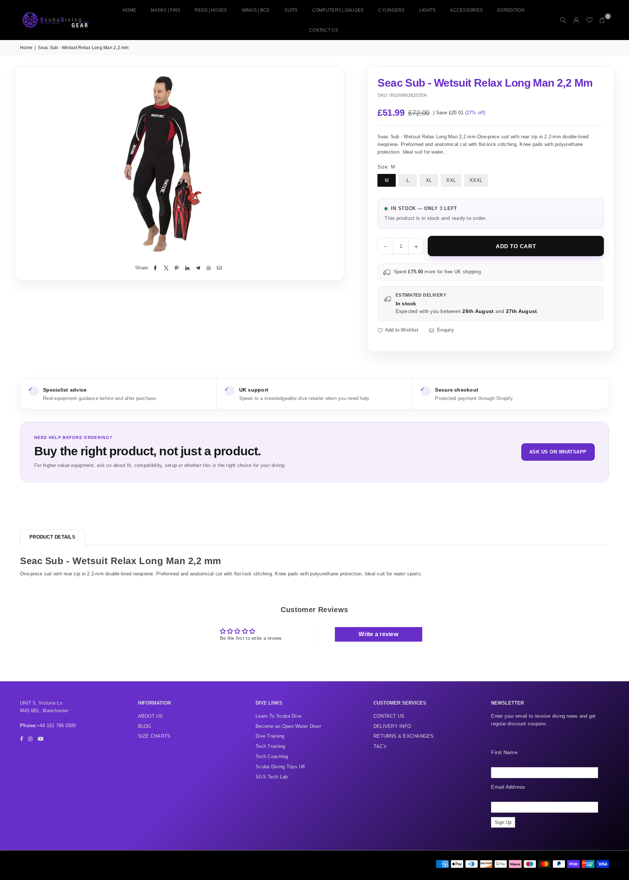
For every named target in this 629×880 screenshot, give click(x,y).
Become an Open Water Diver (288, 726)
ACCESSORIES (466, 10)
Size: (386, 167)
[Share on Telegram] (198, 268)
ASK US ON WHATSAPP (558, 452)
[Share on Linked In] (187, 268)
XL (429, 180)
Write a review (378, 634)
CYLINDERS (391, 10)
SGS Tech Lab (272, 777)
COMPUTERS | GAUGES (338, 10)
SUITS (290, 10)
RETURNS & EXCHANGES (403, 736)
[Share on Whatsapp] (208, 268)
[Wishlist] (589, 20)
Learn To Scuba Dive (278, 716)
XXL (451, 180)
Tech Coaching (272, 756)
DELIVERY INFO (392, 726)
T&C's (380, 746)
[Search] (563, 20)
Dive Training (270, 736)
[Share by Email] (219, 268)
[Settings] (576, 20)
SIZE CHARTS (154, 736)
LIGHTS (427, 10)
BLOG (144, 726)
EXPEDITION (511, 10)
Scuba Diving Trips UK (280, 766)
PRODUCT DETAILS (52, 537)
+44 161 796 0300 (56, 725)
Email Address (508, 787)
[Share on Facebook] (155, 268)
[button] (602, 20)
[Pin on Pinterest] (176, 268)
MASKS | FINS (165, 10)
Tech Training (270, 746)
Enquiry (445, 330)
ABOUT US (150, 716)
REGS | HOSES (211, 10)
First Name (504, 752)
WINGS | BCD (256, 10)
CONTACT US (323, 30)
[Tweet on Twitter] (166, 268)
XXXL (476, 180)
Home (129, 10)
